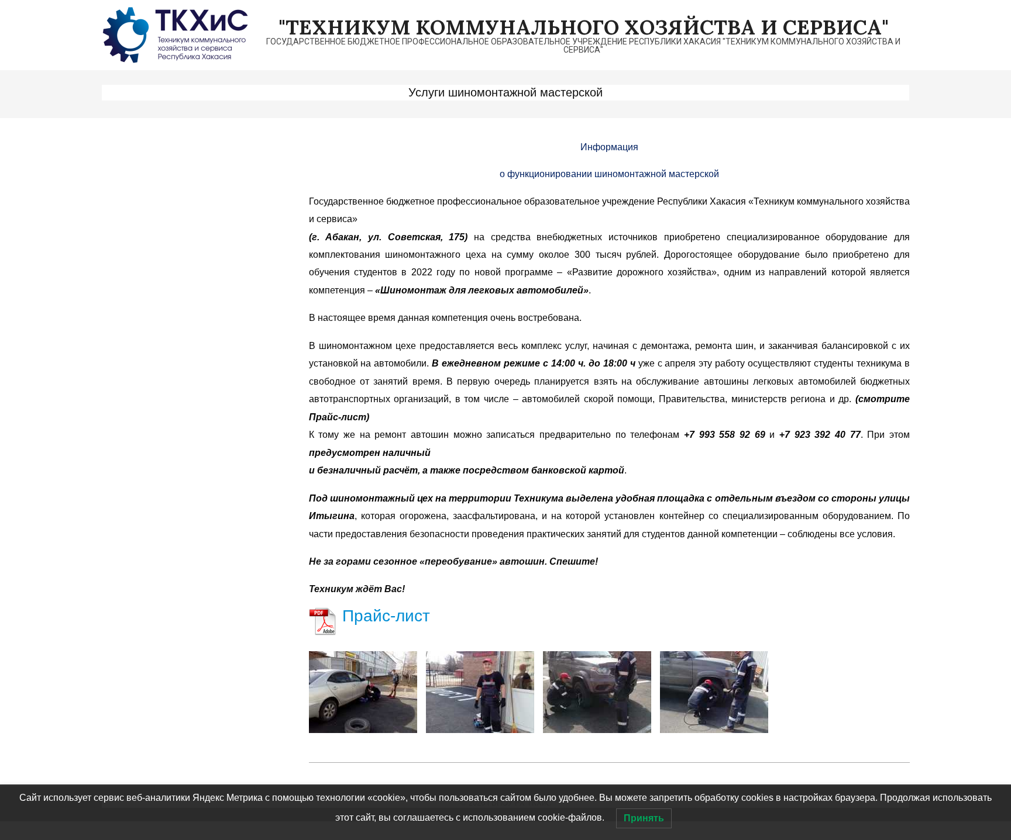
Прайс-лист (386, 616)
